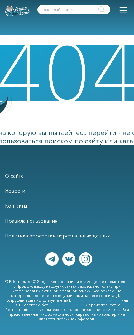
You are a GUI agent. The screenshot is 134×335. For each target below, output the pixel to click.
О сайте (14, 176)
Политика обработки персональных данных (57, 235)
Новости (15, 191)
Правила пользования (31, 221)
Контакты (16, 206)
